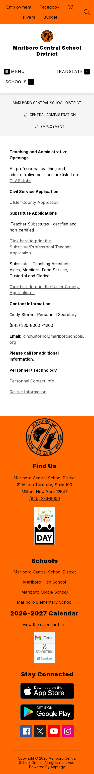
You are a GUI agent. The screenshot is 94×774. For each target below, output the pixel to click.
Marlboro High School (44, 582)
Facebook (49, 7)
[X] (70, 7)
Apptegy (58, 767)
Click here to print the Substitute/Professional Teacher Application (41, 246)
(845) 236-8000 (44, 498)
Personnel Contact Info (32, 380)
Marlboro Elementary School (44, 602)
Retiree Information (28, 391)
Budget (50, 17)
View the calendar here (45, 624)
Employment (18, 7)
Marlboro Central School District (47, 103)
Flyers (29, 17)
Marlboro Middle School (44, 592)
